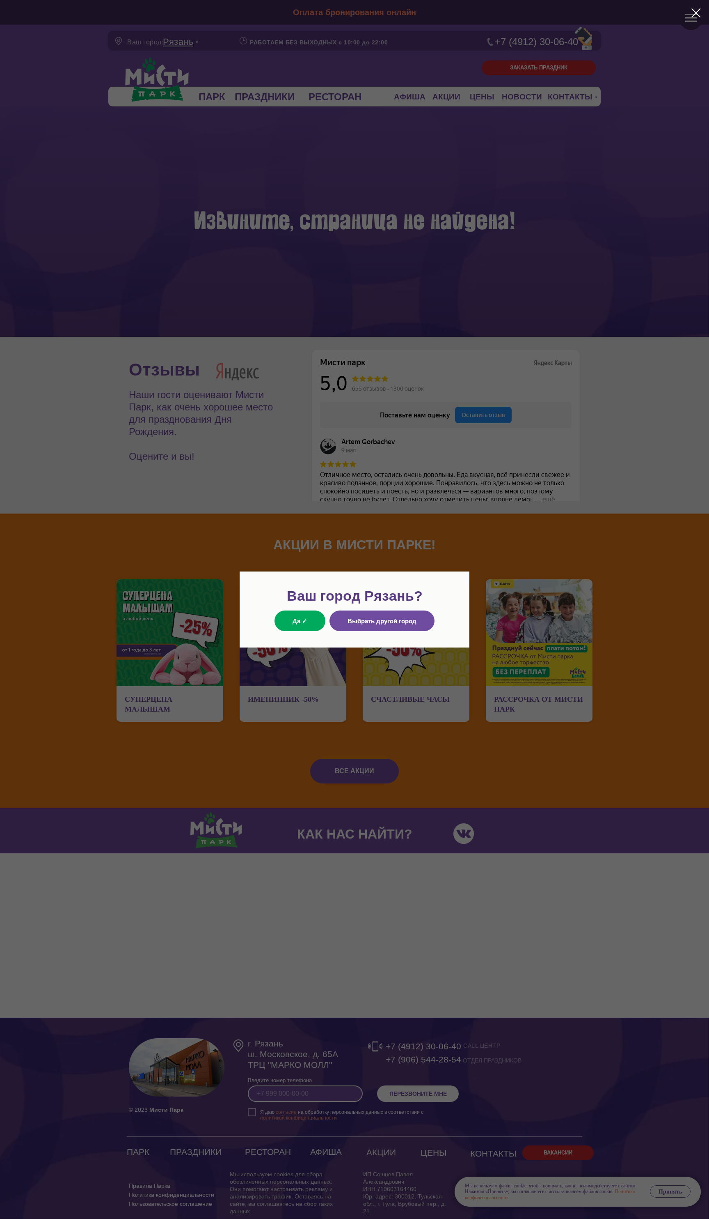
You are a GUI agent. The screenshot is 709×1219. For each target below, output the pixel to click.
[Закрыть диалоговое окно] (696, 13)
